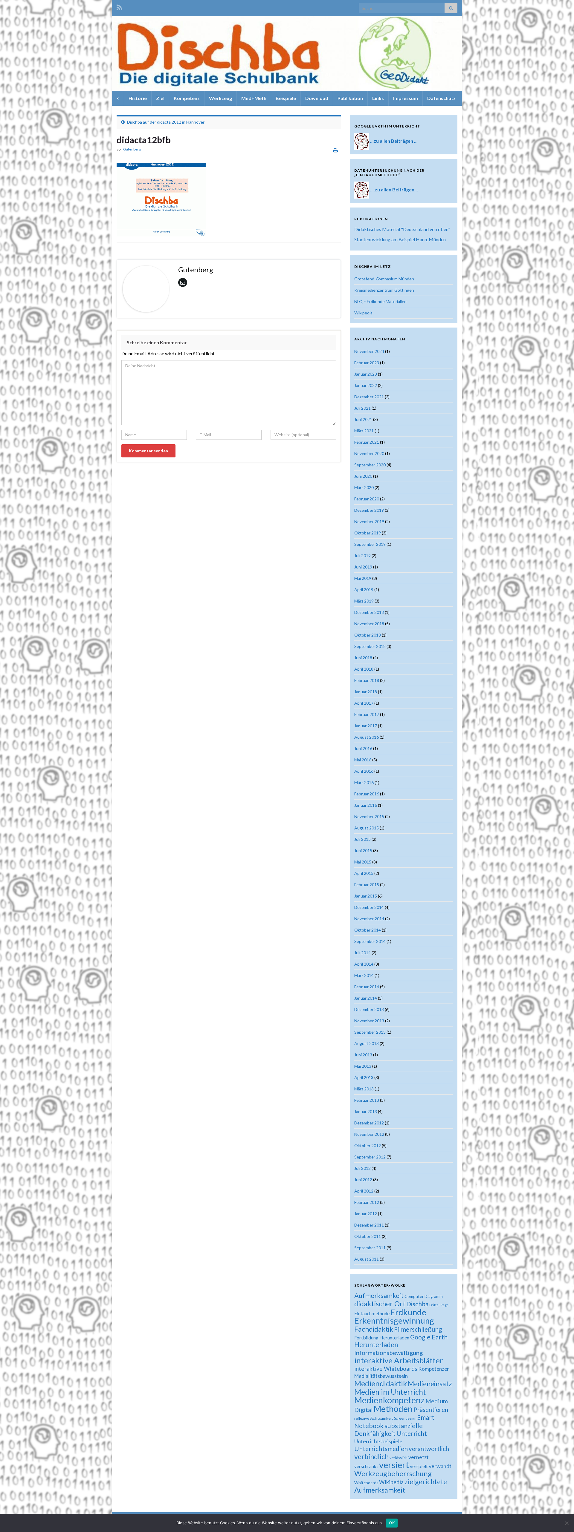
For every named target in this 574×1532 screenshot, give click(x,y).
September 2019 (370, 544)
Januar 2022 (365, 385)
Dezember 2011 (369, 1224)
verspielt (419, 1466)
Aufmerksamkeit (379, 1295)
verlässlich (398, 1457)
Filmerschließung (418, 1329)
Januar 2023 (365, 374)
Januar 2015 (365, 895)
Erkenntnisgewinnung (394, 1320)
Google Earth (429, 1337)
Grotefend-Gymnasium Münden (384, 278)
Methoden (393, 1409)
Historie (138, 98)
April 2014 (363, 963)
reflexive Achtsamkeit (373, 1418)
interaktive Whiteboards (385, 1368)
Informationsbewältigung (388, 1352)
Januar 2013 (365, 1111)
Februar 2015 (366, 884)
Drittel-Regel (439, 1305)
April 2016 (363, 771)
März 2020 (364, 487)
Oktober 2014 (367, 929)
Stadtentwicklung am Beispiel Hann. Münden (400, 239)
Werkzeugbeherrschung (393, 1473)
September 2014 (370, 941)
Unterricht (411, 1433)
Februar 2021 (366, 442)
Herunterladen (376, 1345)
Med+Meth (253, 98)
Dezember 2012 (369, 1122)
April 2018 (363, 669)
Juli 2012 (362, 1168)
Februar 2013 (366, 1100)
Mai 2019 (362, 578)
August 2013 (366, 1043)
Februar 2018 (366, 680)
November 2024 (369, 351)
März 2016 (364, 782)
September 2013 (370, 1032)
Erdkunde (408, 1312)
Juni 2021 (363, 419)
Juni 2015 (363, 850)
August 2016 (366, 737)
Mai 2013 (362, 1066)
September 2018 (370, 646)
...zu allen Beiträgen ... (394, 141)
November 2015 (369, 816)
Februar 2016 (366, 793)
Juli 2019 (362, 555)
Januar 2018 (365, 691)
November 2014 (369, 918)
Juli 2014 (362, 952)
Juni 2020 (363, 476)
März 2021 (364, 430)
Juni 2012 (363, 1179)
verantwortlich (429, 1448)
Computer (414, 1296)
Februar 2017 (366, 714)
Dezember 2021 (369, 396)
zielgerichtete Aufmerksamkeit (400, 1485)
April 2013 (363, 1077)
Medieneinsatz (430, 1383)
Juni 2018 (363, 657)
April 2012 (363, 1190)
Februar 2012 (366, 1202)
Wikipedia (363, 312)
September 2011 (370, 1247)
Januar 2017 (365, 725)
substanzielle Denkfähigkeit (388, 1429)
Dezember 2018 (369, 612)
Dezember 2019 (369, 510)
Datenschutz (441, 98)
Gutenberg (132, 149)
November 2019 (369, 521)
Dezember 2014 (369, 907)
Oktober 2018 (367, 634)
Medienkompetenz (389, 1400)
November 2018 (369, 623)
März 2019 (364, 600)
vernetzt (418, 1457)
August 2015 (366, 827)
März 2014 (364, 975)
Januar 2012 (365, 1213)
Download (316, 98)
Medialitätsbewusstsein (381, 1376)
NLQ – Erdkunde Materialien (380, 301)
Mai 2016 (362, 759)
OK (392, 1522)
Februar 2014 (366, 986)
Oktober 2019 (367, 532)
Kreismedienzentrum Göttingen (384, 290)
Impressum (405, 98)
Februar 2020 (366, 498)
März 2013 (364, 1088)
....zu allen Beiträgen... (394, 189)
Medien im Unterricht (390, 1391)
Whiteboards (366, 1482)
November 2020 (369, 453)
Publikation (350, 98)
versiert (394, 1464)
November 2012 (369, 1134)
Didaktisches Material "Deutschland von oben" (402, 229)
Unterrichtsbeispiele (378, 1441)
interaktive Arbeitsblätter (398, 1360)
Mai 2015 (362, 861)
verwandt (440, 1466)
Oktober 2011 (367, 1236)
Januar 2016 (365, 805)
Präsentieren (430, 1409)
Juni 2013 (363, 1054)
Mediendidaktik (380, 1383)
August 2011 (366, 1258)
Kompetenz (187, 98)
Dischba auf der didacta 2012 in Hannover (165, 122)
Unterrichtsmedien (381, 1448)
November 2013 (369, 1020)
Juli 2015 (362, 839)
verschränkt (366, 1466)
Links (378, 98)
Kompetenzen (434, 1369)
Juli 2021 (362, 408)
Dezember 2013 (369, 1009)
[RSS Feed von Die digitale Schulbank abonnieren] (119, 6)
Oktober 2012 (367, 1145)
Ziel (160, 98)
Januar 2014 (365, 998)
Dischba (417, 1303)
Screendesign (405, 1418)
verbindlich (371, 1456)
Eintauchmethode (372, 1313)
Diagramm (434, 1296)
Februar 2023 (366, 362)
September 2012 (370, 1156)
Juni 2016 (363, 748)
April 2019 (363, 589)
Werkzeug (220, 98)
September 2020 (370, 464)
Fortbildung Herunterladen (381, 1337)
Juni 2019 (363, 566)
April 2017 (363, 703)
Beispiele (286, 98)
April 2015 (363, 873)
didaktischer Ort (379, 1303)
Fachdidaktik (373, 1329)
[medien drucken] (335, 150)
